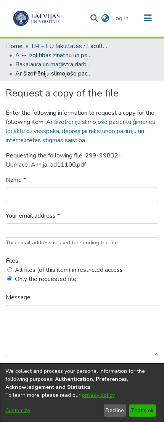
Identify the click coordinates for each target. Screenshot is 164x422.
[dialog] (82, 392)
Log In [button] (120, 18)
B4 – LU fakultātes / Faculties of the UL (70, 46)
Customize (17, 410)
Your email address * (33, 216)
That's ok (142, 410)
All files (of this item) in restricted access (69, 270)
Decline (115, 410)
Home (14, 46)
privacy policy (98, 395)
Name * (16, 180)
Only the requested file (45, 279)
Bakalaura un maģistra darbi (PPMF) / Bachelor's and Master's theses (53, 64)
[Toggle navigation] (147, 18)
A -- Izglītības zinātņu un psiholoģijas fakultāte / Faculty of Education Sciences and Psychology (53, 55)
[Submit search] (94, 18)
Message (18, 297)
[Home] (36, 18)
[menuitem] (105, 18)
